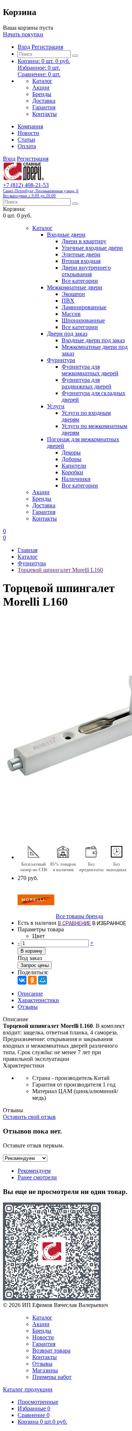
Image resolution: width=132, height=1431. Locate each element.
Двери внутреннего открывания (86, 270)
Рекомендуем (34, 1171)
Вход (24, 47)
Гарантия (43, 107)
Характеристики (38, 1000)
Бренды (41, 94)
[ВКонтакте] (22, 980)
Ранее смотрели (37, 1177)
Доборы (71, 459)
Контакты (44, 114)
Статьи (26, 139)
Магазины (45, 1370)
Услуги (56, 406)
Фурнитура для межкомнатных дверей (90, 370)
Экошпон (73, 294)
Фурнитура (61, 360)
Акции (41, 87)
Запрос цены (35, 965)
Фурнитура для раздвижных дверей (86, 383)
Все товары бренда (79, 916)
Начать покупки (23, 34)
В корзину (32, 951)
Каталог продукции (27, 1389)
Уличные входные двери (92, 248)
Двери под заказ (67, 334)
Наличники (76, 479)
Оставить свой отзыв (29, 1117)
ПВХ (68, 300)
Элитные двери (81, 254)
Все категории (80, 281)
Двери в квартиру (84, 241)
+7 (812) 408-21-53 (40, 190)
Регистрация (47, 47)
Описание (30, 993)
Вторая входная (81, 261)
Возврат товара (51, 1350)
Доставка (43, 101)
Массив (71, 314)
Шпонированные (83, 320)
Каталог (42, 81)
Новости (28, 133)
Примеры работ (52, 1377)
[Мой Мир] (42, 980)
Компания (30, 126)
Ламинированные (84, 307)
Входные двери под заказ (93, 340)
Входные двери (66, 234)
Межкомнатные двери (74, 287)
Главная (27, 550)
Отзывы (28, 1007)
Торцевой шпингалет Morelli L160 (60, 570)
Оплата (27, 146)
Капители (74, 466)
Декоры (71, 452)
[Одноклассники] (32, 980)
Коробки (72, 472)
